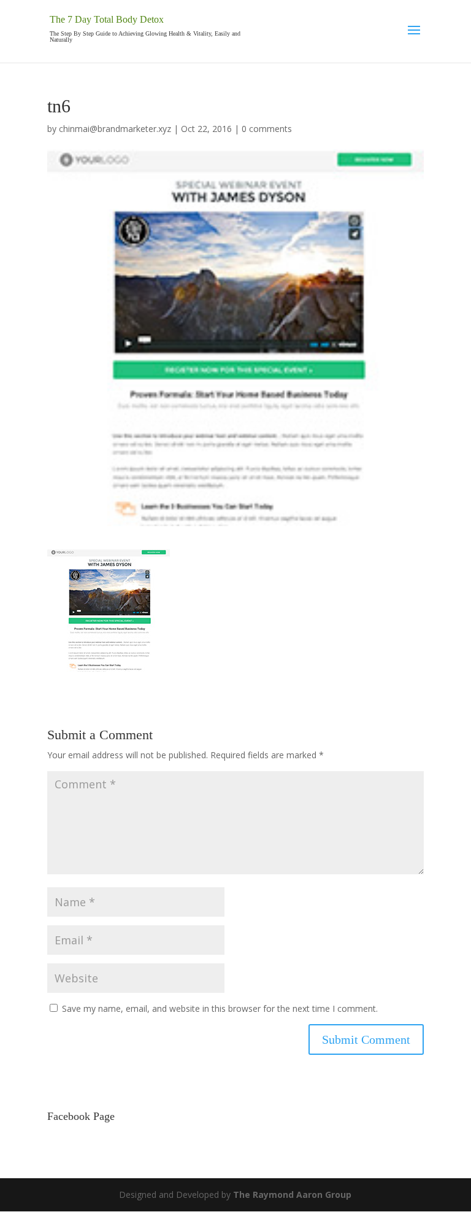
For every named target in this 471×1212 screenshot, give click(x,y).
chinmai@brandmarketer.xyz (115, 128)
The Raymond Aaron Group (292, 1194)
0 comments (267, 128)
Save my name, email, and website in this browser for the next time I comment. (220, 1008)
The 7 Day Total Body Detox (107, 19)
